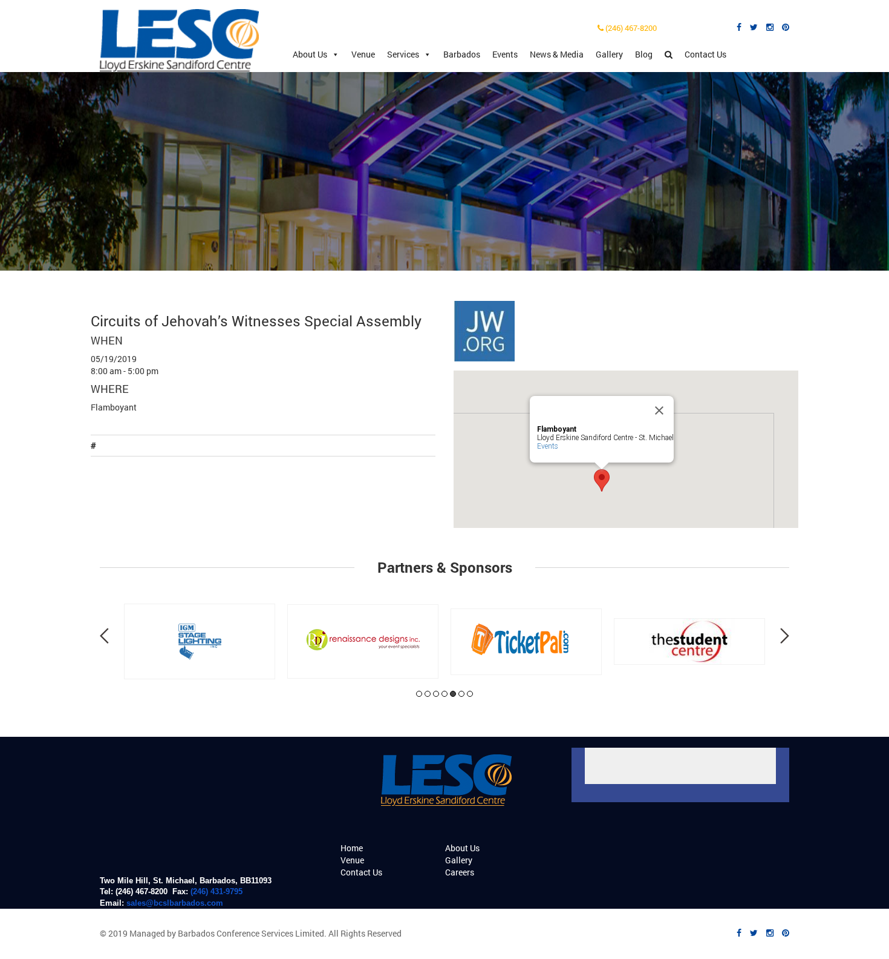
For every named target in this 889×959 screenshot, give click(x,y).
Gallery (609, 54)
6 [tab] (461, 694)
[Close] (659, 410)
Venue (363, 54)
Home (351, 848)
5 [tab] (453, 694)
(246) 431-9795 (216, 891)
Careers (459, 872)
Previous (104, 636)
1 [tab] (419, 694)
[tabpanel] (199, 641)
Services (403, 54)
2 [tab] (428, 694)
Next (784, 636)
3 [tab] (436, 694)
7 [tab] (470, 694)
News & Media (557, 54)
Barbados (461, 54)
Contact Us (705, 54)
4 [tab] (444, 694)
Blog (644, 54)
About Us (310, 54)
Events (505, 54)
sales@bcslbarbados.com (174, 903)
